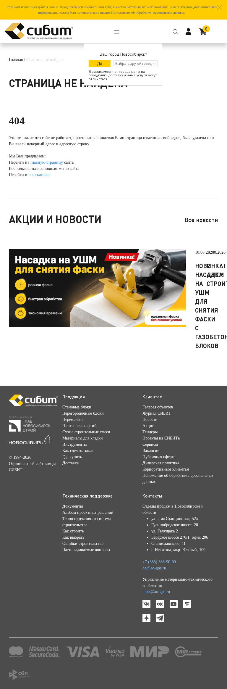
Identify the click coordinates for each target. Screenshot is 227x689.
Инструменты (74, 444)
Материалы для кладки (82, 438)
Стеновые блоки (76, 407)
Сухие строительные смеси (86, 432)
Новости (150, 419)
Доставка (70, 463)
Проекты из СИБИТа (161, 438)
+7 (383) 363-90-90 (159, 562)
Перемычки (72, 419)
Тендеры (150, 432)
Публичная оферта (158, 457)
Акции (148, 426)
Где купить (72, 457)
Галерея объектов (157, 407)
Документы (72, 506)
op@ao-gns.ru (154, 568)
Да (100, 63)
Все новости (201, 219)
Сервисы (150, 444)
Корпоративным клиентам (165, 469)
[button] (220, 7)
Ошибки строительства (82, 543)
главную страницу (46, 162)
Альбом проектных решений (88, 512)
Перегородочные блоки (83, 413)
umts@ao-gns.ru (156, 592)
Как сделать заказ (77, 450)
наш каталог (39, 175)
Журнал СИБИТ (156, 413)
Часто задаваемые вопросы (86, 550)
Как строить (73, 531)
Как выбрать (73, 537)
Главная (16, 59)
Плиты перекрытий (79, 426)
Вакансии (151, 450)
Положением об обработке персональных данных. (148, 12)
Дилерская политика (160, 463)
